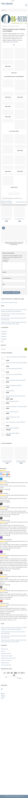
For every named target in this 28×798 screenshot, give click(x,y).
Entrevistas (3, 336)
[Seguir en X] (8, 689)
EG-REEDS (4, 334)
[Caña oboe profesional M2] (19, 212)
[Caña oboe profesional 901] (6, 212)
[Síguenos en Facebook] (3, 689)
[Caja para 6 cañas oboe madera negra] (20, 138)
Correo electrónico (7, 278)
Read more (14, 619)
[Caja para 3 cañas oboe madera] (8, 159)
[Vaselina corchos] (20, 114)
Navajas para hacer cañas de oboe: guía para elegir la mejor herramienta (13, 318)
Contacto (3, 651)
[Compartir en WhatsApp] (9, 194)
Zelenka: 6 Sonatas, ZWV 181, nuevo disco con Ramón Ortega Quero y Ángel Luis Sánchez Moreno (14, 243)
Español (12, 0)
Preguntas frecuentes (6, 653)
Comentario (5, 260)
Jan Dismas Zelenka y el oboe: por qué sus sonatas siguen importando (13, 314)
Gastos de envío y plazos (7, 655)
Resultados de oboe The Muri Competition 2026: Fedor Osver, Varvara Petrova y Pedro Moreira (13, 323)
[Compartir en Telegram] (19, 194)
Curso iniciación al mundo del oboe (9, 302)
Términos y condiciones (6, 660)
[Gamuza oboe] (20, 124)
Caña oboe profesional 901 (6, 219)
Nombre (5, 272)
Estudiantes (3, 339)
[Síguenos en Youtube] (12, 689)
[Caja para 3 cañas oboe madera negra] (8, 149)
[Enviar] (25, 10)
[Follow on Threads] (9, 689)
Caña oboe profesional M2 (19, 219)
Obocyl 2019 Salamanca (21, 202)
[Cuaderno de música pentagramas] (8, 83)
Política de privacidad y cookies (8, 658)
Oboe (15, 198)
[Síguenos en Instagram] (4, 689)
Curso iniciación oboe (6, 665)
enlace (21, 198)
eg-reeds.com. (14, 41)
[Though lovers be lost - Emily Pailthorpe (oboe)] (20, 53)
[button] (23, 5)
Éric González (16, 26)
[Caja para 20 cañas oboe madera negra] (8, 138)
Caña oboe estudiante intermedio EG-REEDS (21, 461)
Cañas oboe (4, 331)
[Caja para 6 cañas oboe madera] (20, 159)
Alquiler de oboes (5, 662)
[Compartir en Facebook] (12, 194)
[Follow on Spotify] (1, 689)
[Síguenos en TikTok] (6, 689)
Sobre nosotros (4, 649)
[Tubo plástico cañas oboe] (8, 180)
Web (4, 284)
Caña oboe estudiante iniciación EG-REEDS (7, 461)
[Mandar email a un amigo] (16, 194)
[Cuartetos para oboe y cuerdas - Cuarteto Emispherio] (20, 65)
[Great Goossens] (8, 53)
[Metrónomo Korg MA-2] (20, 105)
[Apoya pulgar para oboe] (20, 85)
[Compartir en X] (14, 194)
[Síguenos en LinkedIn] (11, 689)
